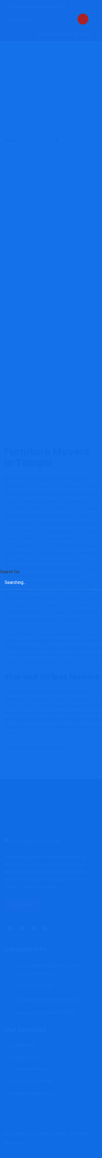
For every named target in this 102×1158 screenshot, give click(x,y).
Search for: (10, 571)
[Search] (92, 574)
